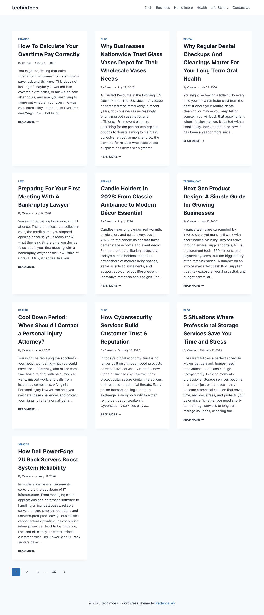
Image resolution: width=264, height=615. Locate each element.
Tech (148, 7)
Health (202, 7)
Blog (104, 39)
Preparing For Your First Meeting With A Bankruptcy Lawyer (49, 196)
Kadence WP (166, 603)
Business (163, 7)
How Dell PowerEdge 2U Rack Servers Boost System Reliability (48, 459)
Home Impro (183, 7)
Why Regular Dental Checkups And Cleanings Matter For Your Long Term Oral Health (211, 62)
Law (21, 181)
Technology (192, 181)
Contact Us (241, 7)
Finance (23, 39)
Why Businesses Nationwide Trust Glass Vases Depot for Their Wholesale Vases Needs (132, 62)
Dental (188, 39)
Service (106, 181)
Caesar (26, 62)
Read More (28, 121)
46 (54, 572)
